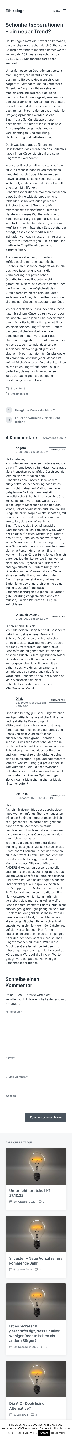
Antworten (58, 449)
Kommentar (14, 1011)
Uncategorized (20, 393)
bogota (21, 448)
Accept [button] (44, 1432)
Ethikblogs (15, 11)
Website (11, 1095)
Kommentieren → (54, 438)
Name (10, 1057)
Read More (58, 1432)
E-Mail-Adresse (17, 1076)
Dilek (19, 698)
